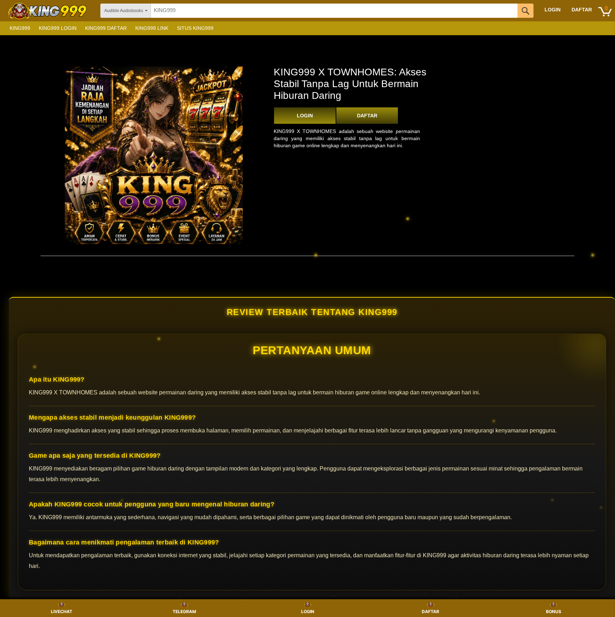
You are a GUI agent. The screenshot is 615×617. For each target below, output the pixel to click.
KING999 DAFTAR (106, 28)
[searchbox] (334, 10)
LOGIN (305, 115)
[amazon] (48, 11)
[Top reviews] (307, 262)
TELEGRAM (184, 611)
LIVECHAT (61, 611)
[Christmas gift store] (544, 28)
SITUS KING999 (195, 28)
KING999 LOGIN (58, 28)
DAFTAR (367, 115)
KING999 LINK (151, 28)
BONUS (553, 611)
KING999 (20, 28)
